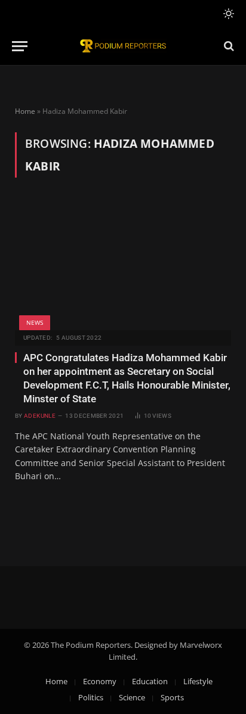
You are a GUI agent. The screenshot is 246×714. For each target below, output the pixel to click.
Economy (99, 681)
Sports (172, 697)
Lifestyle (198, 681)
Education (150, 681)
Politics (90, 697)
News (34, 322)
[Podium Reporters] (123, 46)
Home (25, 111)
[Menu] (19, 46)
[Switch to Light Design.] (227, 13)
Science (132, 697)
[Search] (228, 46)
